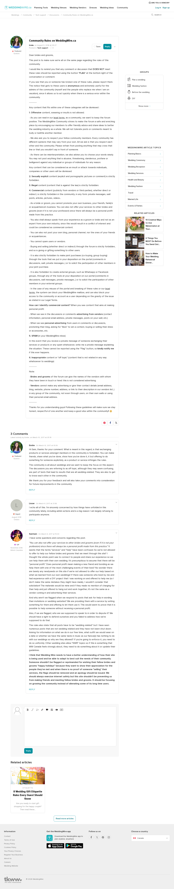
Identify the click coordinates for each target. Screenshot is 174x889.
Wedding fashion (139, 86)
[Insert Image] (52, 710)
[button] (104, 422)
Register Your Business (13, 855)
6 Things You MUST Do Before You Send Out (153, 241)
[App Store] (55, 848)
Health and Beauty (136, 179)
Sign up (166, 7)
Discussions (54, 15)
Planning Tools (41, 7)
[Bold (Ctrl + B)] (28, 710)
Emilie (31, 45)
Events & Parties (135, 206)
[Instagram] (108, 837)
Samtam (33, 534)
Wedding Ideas (107, 7)
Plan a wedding (138, 79)
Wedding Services (136, 173)
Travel (130, 193)
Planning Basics (134, 153)
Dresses (93, 7)
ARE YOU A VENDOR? (160, 3)
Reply (107, 46)
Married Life (133, 199)
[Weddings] (17, 8)
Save (98, 46)
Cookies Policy (10, 847)
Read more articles (65, 818)
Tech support (40, 15)
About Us (7, 858)
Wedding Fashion (135, 186)
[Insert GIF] (61, 710)
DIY (133, 98)
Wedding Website (11, 866)
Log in (158, 7)
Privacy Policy (9, 844)
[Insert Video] (57, 710)
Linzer (32, 503)
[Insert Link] (42, 710)
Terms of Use (9, 840)
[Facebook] (91, 837)
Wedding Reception (136, 166)
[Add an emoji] (47, 710)
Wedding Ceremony (136, 160)
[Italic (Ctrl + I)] (32, 710)
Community (122, 7)
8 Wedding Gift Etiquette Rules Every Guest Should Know (27, 795)
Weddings (15, 15)
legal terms (59, 117)
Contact (7, 836)
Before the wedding (141, 92)
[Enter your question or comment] (70, 728)
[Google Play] (74, 848)
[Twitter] (97, 837)
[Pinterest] (103, 837)
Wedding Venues (59, 7)
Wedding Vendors (78, 7)
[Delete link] (37, 710)
